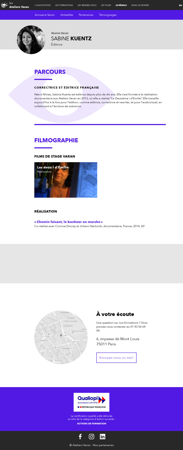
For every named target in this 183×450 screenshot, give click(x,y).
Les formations (64, 5)
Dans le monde (140, 5)
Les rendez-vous (87, 5)
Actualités (66, 15)
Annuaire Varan (45, 15)
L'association (43, 5)
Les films (106, 5)
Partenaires (86, 15)
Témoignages (108, 15)
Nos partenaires (103, 445)
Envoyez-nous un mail (116, 358)
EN (180, 5)
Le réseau (121, 5)
